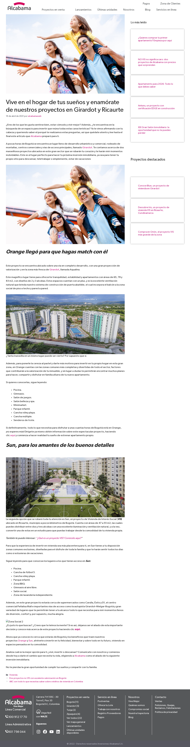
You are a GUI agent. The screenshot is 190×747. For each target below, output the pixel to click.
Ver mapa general (76, 722)
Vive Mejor (134, 701)
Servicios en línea (166, 9)
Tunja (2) (71, 710)
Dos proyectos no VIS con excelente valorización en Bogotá (37, 678)
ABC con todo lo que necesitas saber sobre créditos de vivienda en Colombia (46, 682)
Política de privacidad (166, 712)
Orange (22, 640)
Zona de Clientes (170, 3)
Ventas (158, 701)
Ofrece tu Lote (105, 705)
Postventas (103, 701)
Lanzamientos (83, 9)
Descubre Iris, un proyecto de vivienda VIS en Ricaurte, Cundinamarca (153, 210)
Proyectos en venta (53, 9)
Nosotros (128, 9)
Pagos (146, 3)
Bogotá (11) (72, 702)
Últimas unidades (107, 9)
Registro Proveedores (109, 713)
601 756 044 (17, 731)
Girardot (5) (73, 706)
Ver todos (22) (74, 718)
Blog (147, 9)
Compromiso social (138, 709)
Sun (31, 640)
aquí (13, 435)
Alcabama (36, 136)
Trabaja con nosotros (109, 709)
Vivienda (13, 675)
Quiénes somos (136, 705)
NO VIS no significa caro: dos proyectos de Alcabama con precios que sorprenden (157, 62)
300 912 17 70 (17, 717)
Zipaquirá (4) (73, 714)
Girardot (87, 147)
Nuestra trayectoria (138, 713)
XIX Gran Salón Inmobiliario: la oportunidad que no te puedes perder (154, 130)
